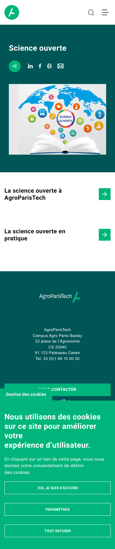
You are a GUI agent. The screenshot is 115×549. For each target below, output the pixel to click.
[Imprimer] (49, 66)
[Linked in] (30, 66)
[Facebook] (40, 66)
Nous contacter (57, 389)
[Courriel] (61, 66)
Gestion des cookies (26, 394)
